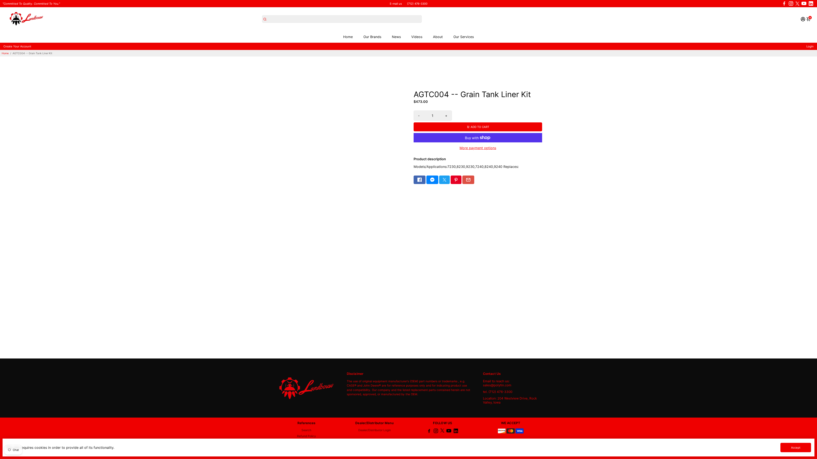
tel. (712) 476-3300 (497, 392)
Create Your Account (17, 46)
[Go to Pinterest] (456, 180)
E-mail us (396, 3)
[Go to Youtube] (804, 3)
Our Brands (372, 37)
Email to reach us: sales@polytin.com (497, 383)
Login (810, 46)
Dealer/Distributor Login (374, 430)
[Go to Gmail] (468, 180)
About (438, 37)
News (396, 37)
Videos (416, 37)
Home (348, 37)
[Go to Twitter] (797, 3)
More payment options (478, 148)
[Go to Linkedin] (811, 3)
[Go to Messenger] (432, 180)
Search (306, 430)
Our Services (463, 37)
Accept (795, 447)
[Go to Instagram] (791, 3)
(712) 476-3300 (417, 3)
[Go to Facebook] (784, 3)
